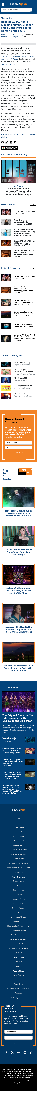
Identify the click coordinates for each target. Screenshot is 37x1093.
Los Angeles (16, 35)
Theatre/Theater (8, 64)
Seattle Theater (18, 859)
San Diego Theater (18, 935)
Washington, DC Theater (18, 863)
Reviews (18, 885)
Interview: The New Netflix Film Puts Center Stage (18, 629)
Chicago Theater (18, 827)
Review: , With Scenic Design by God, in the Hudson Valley (18, 668)
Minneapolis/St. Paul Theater (18, 868)
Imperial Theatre (20, 380)
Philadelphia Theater (18, 850)
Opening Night (18, 890)
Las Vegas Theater (18, 841)
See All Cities (18, 872)
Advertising (18, 984)
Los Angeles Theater (18, 832)
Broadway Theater (18, 823)
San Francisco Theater (18, 854)
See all (33, 205)
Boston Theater (19, 836)
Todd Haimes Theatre (22, 388)
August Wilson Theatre (22, 365)
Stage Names (18, 975)
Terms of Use (23, 1083)
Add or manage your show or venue (18, 988)
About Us (18, 993)
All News (18, 953)
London (18, 966)
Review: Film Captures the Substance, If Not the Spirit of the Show (18, 590)
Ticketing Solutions (18, 997)
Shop (19, 979)
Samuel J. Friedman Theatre (24, 374)
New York (18, 962)
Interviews (18, 894)
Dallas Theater (18, 912)
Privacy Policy (13, 1083)
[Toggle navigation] (1, 4)
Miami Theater (18, 845)
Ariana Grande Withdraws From (18, 552)
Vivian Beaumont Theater (23, 396)
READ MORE (27, 470)
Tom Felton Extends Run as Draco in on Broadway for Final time (18, 513)
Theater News (7, 18)
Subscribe (19, 452)
